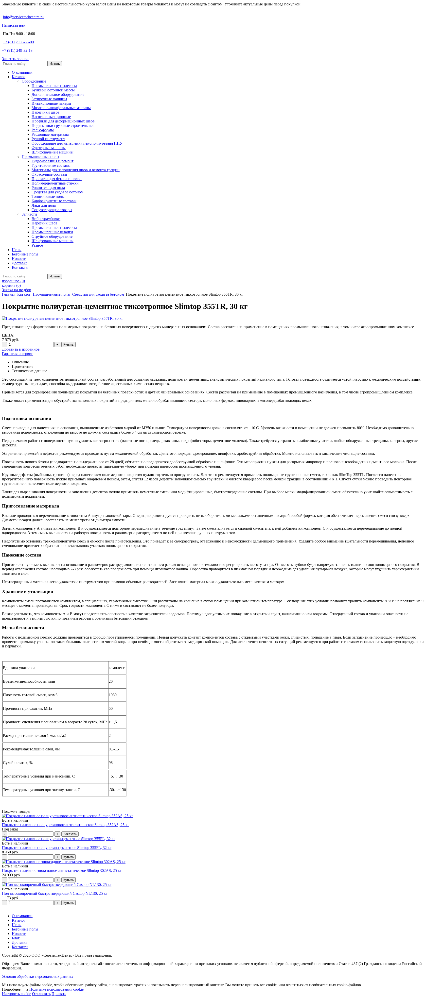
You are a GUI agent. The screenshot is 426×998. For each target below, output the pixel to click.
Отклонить (41, 994)
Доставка (19, 263)
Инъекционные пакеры (51, 103)
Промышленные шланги (52, 232)
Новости (19, 258)
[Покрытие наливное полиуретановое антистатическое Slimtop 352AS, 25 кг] (67, 816)
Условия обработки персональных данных (37, 976)
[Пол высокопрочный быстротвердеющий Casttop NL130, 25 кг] (56, 884)
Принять (59, 994)
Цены (16, 250)
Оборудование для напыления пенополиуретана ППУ (77, 143)
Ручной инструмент (48, 139)
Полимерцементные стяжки (55, 183)
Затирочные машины (49, 99)
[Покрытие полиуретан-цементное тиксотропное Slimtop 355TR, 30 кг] (62, 318)
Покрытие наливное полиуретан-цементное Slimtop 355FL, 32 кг (56, 848)
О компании (22, 72)
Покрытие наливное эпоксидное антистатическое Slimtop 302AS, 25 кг (62, 870)
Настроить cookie (16, 994)
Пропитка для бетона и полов (57, 179)
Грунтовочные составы (51, 165)
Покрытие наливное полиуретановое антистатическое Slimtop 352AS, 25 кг (65, 825)
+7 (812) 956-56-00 (18, 42)
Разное (37, 245)
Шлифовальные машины (52, 152)
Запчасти (29, 214)
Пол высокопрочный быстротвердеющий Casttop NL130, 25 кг (54, 893)
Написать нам (13, 25)
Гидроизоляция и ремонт (52, 161)
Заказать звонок (15, 59)
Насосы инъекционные (51, 117)
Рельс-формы (43, 130)
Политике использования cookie (56, 989)
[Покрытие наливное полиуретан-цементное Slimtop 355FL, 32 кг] (58, 839)
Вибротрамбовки (46, 219)
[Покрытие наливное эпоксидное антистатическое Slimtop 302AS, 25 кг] (63, 862)
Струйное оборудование (52, 236)
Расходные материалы (50, 134)
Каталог (18, 77)
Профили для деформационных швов (63, 121)
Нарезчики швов (46, 112)
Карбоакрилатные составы (54, 201)
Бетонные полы (25, 254)
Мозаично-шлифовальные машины (61, 108)
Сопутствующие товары (52, 210)
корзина (11, 285)
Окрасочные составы (49, 174)
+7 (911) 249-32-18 (17, 50)
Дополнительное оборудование (58, 94)
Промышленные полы (40, 156)
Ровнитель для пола (48, 188)
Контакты (20, 267)
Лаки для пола (44, 205)
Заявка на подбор (16, 290)
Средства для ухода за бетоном (57, 192)
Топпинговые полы (48, 196)
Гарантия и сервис (17, 354)
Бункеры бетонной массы (53, 90)
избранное (13, 281)
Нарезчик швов (44, 223)
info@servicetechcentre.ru (23, 17)
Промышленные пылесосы (54, 86)
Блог (16, 938)
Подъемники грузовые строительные (63, 125)
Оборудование (34, 81)
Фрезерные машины (49, 148)
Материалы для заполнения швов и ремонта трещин (76, 170)
